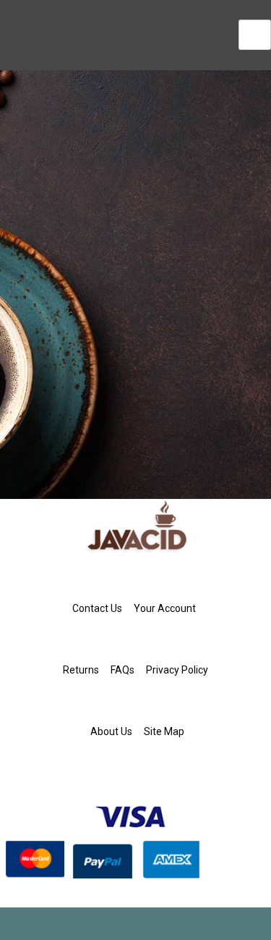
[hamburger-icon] (254, 35)
